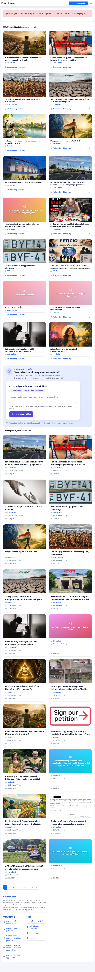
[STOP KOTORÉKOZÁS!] (24, 299)
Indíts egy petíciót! (78, 3)
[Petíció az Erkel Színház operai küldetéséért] (24, 174)
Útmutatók (9, 916)
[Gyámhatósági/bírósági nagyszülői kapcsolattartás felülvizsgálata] (24, 341)
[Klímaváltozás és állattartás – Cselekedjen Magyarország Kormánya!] (24, 50)
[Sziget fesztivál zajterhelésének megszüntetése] (70, 341)
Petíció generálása (23, 414)
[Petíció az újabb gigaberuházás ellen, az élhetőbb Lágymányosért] (24, 217)
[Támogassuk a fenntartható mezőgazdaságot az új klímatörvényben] (70, 92)
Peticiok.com (7, 3)
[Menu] (91, 3)
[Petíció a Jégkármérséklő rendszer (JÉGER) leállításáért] (24, 92)
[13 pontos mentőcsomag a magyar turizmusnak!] (70, 300)
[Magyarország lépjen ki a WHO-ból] (70, 132)
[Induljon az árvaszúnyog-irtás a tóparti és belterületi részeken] (24, 133)
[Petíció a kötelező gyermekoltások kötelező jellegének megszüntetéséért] (70, 50)
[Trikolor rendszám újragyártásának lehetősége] (24, 258)
